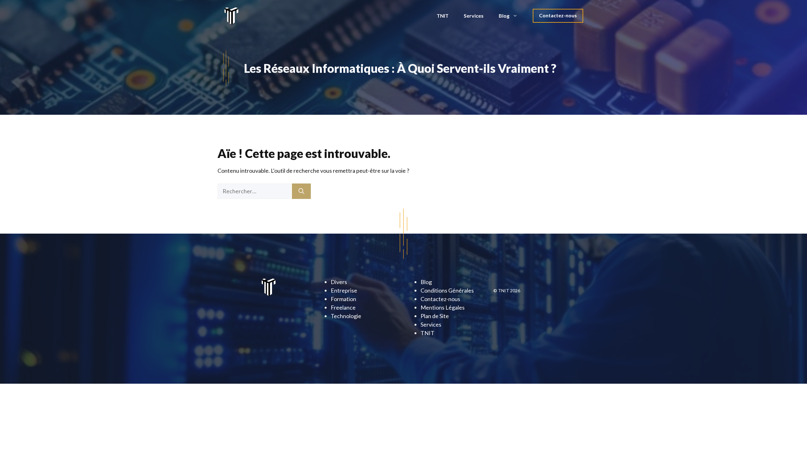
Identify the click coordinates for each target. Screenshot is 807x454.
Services (474, 16)
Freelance (343, 307)
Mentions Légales (443, 307)
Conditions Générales (447, 290)
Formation (343, 298)
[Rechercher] (301, 191)
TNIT (443, 16)
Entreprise (344, 290)
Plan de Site (435, 315)
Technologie (346, 315)
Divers (339, 281)
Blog (504, 16)
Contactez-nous (558, 15)
